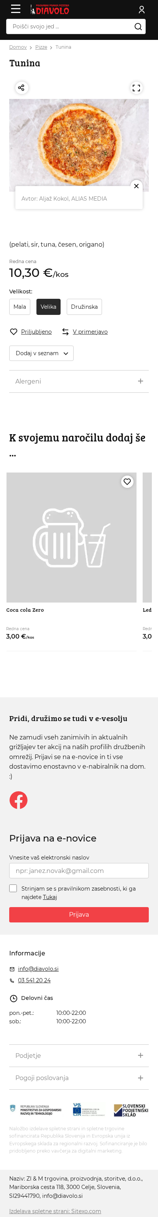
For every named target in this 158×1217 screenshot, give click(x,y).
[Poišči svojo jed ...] (138, 26)
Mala (19, 306)
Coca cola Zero (25, 609)
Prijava (79, 914)
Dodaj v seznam (37, 353)
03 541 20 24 (34, 980)
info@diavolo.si (38, 968)
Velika (48, 306)
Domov (18, 47)
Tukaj (50, 897)
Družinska (84, 306)
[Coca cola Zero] (71, 538)
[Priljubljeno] (127, 482)
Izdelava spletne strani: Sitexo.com (55, 1211)
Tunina (63, 47)
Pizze (41, 47)
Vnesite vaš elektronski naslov (49, 857)
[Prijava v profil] (142, 9)
